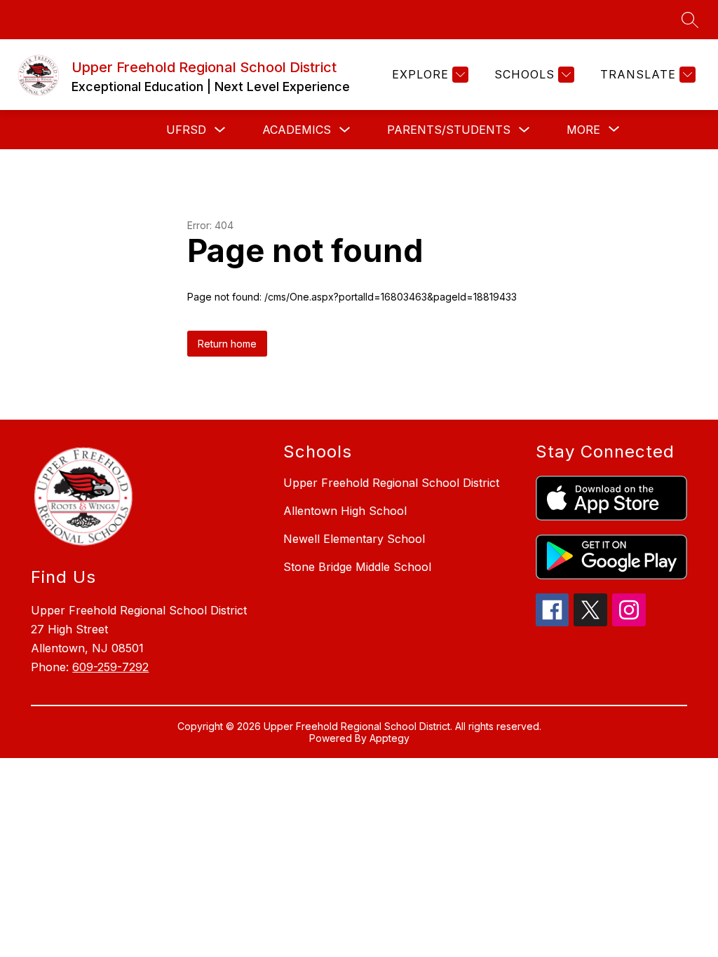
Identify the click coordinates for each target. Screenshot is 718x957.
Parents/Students (448, 130)
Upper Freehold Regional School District (391, 483)
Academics (296, 130)
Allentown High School (345, 511)
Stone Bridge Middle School (357, 567)
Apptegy (389, 738)
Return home (227, 344)
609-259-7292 (110, 667)
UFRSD (186, 130)
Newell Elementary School (354, 539)
